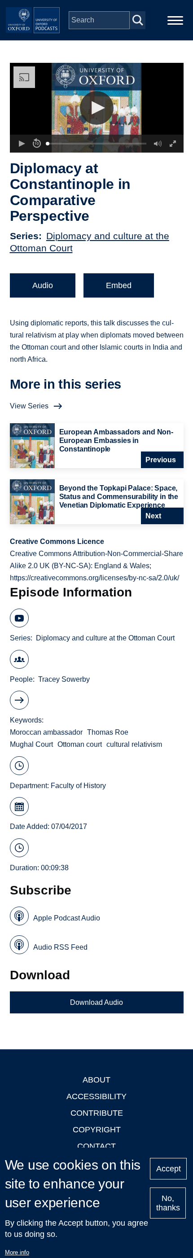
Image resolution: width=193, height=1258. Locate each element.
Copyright (97, 1129)
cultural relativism (134, 744)
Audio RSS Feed (60, 947)
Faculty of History (78, 785)
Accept (168, 1168)
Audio (42, 285)
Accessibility (96, 1096)
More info (17, 1252)
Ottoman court (79, 744)
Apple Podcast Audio (66, 918)
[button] (97, 108)
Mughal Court (31, 744)
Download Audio (96, 1002)
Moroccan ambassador (46, 732)
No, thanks (168, 1203)
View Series (29, 406)
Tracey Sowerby (64, 679)
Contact (96, 1146)
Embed (119, 285)
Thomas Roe (107, 732)
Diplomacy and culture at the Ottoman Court (105, 638)
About (96, 1079)
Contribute (96, 1113)
